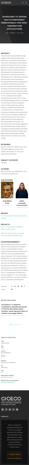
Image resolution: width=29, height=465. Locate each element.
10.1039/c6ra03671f (7, 377)
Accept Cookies (14, 454)
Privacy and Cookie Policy (14, 458)
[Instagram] (13, 409)
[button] (9, 324)
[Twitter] (9, 409)
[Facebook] (6, 409)
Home (6, 32)
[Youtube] (17, 409)
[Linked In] (2, 409)
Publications (20, 32)
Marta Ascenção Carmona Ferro (7, 203)
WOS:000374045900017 (8, 382)
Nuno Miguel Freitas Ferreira (22, 202)
